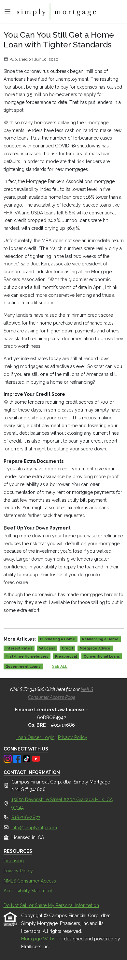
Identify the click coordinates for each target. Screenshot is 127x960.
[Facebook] (17, 758)
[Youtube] (36, 758)
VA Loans (47, 648)
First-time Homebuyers (27, 656)
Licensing (14, 860)
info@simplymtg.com (34, 827)
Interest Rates (19, 648)
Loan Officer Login (35, 737)
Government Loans (23, 666)
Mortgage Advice (95, 648)
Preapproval (66, 656)
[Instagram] (8, 758)
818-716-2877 (25, 817)
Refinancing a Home (100, 639)
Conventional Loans (102, 656)
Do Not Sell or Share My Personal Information (51, 905)
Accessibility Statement (28, 890)
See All (59, 666)
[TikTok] (27, 758)
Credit (67, 648)
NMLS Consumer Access (30, 881)
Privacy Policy (72, 737)
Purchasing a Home (57, 639)
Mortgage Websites (42, 938)
